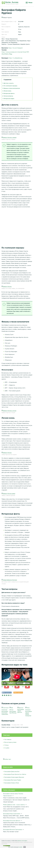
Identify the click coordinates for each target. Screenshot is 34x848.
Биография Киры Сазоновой (11, 813)
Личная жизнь (7, 91)
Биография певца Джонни (20, 711)
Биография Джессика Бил (11, 771)
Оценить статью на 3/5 (7, 695)
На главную (7, 739)
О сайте (6, 748)
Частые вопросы (8, 96)
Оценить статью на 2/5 (5, 695)
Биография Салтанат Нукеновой (5, 713)
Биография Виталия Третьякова (12, 829)
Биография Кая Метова (12, 712)
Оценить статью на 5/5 (11, 695)
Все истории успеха (10, 742)
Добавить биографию (22, 840)
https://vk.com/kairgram (15, 48)
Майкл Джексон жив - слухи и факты (14, 804)
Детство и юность (9, 83)
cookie (20, 847)
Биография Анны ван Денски (11, 820)
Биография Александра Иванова (14, 777)
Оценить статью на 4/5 (9, 695)
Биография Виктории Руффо (12, 780)
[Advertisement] (17, 226)
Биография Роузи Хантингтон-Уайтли (15, 774)
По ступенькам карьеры (10, 85)
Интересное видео (9, 98)
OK (24, 847)
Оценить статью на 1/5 (3, 695)
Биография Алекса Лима (11, 783)
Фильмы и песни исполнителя (12, 88)
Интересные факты (9, 93)
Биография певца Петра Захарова (28, 713)
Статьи (6, 745)
